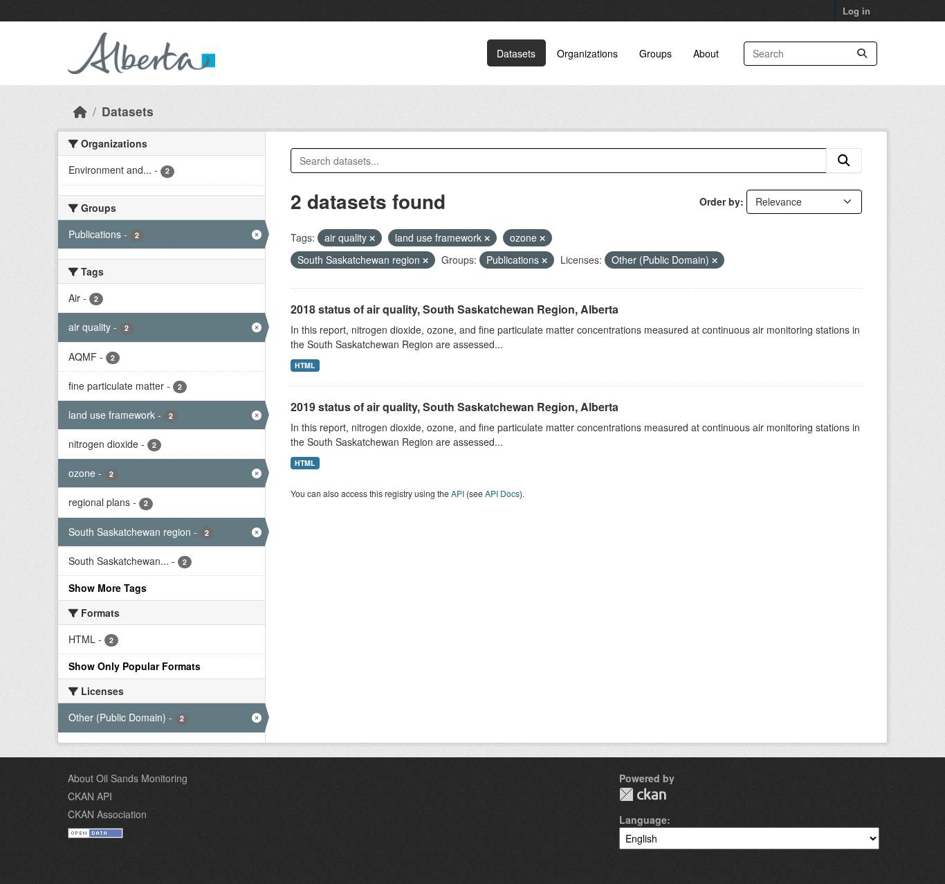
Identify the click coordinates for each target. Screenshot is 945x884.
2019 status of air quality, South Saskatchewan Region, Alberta (454, 407)
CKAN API (90, 796)
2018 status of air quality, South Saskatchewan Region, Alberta (454, 309)
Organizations (587, 53)
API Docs (502, 493)
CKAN (642, 794)
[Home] (80, 111)
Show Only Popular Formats (134, 666)
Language (643, 820)
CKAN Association (107, 814)
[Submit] (862, 54)
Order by (719, 201)
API (457, 493)
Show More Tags (107, 588)
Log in (856, 10)
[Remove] (372, 238)
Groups (655, 53)
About (706, 53)
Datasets (516, 53)
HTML (305, 365)
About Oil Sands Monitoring (127, 778)
